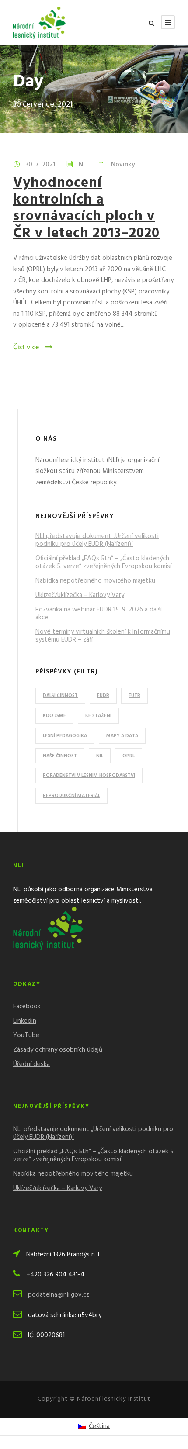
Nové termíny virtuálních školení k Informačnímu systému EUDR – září (102, 636)
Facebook (27, 1006)
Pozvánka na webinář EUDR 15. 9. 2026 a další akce (98, 613)
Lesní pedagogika (65, 736)
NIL (99, 756)
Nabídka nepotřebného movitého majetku (95, 581)
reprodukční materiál (71, 796)
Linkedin (24, 1021)
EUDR (103, 696)
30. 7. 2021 (40, 164)
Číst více (26, 347)
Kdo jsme (54, 716)
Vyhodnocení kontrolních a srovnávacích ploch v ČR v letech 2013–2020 (86, 208)
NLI (83, 164)
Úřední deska (31, 1064)
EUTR (134, 696)
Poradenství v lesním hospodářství (89, 776)
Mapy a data (122, 736)
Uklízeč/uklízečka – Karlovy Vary (79, 595)
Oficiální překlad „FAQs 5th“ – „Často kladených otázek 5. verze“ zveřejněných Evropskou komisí (103, 562)
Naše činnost (60, 756)
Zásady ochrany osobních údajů (57, 1050)
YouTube (26, 1035)
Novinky (123, 164)
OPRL (128, 756)
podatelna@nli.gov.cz (58, 1295)
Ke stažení (98, 716)
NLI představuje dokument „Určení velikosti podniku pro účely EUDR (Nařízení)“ (97, 540)
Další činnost (60, 696)
